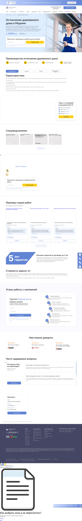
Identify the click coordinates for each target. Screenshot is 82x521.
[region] (50, 374)
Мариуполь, (70, 430)
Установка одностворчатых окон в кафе (38, 222)
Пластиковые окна (27, 434)
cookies (75, 505)
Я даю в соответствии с (20, 319)
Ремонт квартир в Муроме (47, 434)
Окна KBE (27, 435)
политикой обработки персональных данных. (15, 188)
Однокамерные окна (37, 430)
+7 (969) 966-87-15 (11, 405)
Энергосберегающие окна (37, 436)
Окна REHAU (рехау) (27, 438)
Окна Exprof (27, 439)
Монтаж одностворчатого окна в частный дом (64, 222)
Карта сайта (56, 459)
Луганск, (66, 431)
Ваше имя (12, 307)
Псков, (60, 430)
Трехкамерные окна (37, 433)
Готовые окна (27, 444)
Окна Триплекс (36, 440)
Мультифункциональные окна (38, 438)
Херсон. (69, 431)
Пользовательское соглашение (11, 459)
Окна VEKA (27, 441)
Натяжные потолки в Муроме (48, 436)
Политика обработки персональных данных (26, 459)
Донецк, (66, 430)
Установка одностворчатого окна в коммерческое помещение (16, 223)
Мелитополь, (61, 431)
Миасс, (63, 430)
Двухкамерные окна (37, 432)
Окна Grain (27, 442)
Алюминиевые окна (28, 431)
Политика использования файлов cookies (44, 459)
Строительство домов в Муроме (49, 431)
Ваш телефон (11, 42)
